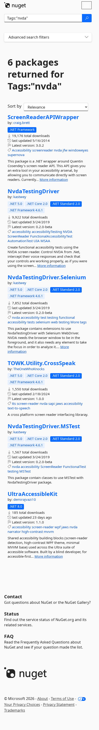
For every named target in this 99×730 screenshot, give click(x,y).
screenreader (42, 150)
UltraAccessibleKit (32, 493)
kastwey (19, 196)
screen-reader (28, 403)
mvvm (49, 531)
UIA (37, 240)
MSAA (45, 240)
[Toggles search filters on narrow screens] (87, 37)
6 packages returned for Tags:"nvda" (36, 74)
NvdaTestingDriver (33, 191)
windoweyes (78, 150)
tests (31, 322)
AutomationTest (20, 240)
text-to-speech (19, 408)
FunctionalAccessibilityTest (51, 236)
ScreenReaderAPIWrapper (43, 117)
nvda (58, 150)
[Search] (87, 18)
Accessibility (21, 150)
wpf (58, 527)
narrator (14, 531)
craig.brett (21, 122)
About (42, 698)
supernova (16, 154)
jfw (65, 150)
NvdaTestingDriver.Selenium (47, 277)
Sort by (14, 106)
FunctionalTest (74, 466)
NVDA (67, 231)
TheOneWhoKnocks (28, 368)
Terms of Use (62, 698)
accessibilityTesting (47, 231)
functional (67, 317)
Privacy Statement (59, 704)
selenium (43, 322)
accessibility (21, 231)
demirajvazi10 (24, 499)
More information (54, 179)
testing (52, 317)
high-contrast (32, 531)
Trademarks (14, 710)
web (54, 322)
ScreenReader (18, 236)
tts (14, 403)
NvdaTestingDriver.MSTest (44, 426)
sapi (51, 403)
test (43, 317)
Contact (13, 596)
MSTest (25, 471)
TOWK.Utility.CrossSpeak (42, 363)
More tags (78, 322)
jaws (59, 403)
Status (11, 614)
